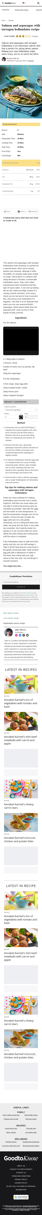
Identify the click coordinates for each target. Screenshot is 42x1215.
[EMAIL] (28, 635)
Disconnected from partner (31, 1146)
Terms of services (28, 593)
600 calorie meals (10, 613)
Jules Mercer (14, 58)
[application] (21, 339)
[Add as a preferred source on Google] (21, 1197)
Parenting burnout (11, 1142)
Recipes (11, 20)
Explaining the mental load (31, 1142)
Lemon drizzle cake (11, 1128)
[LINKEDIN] (20, 635)
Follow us (23, 211)
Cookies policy (21, 1183)
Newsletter (34, 211)
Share (8, 211)
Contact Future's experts (21, 1169)
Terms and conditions (21, 1176)
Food (3, 20)
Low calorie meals (11, 618)
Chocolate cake (31, 1128)
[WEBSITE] (24, 635)
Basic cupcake (11, 1132)
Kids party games (31, 1119)
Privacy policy (21, 1179)
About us (21, 1166)
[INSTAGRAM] (17, 635)
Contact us (21, 1173)
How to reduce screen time (11, 1115)
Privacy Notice (29, 595)
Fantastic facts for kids (11, 1119)
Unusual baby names (31, 1115)
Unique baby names (21, 10)
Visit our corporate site (30, 1206)
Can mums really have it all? (11, 1146)
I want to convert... (10, 407)
